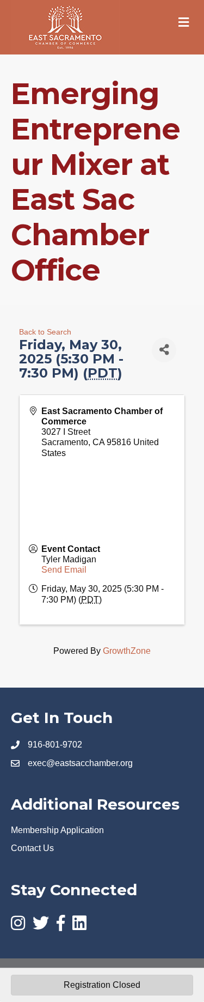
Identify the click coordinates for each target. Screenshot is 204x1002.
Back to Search (45, 331)
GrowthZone (127, 650)
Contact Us (32, 848)
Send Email (63, 569)
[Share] (164, 350)
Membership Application (57, 830)
